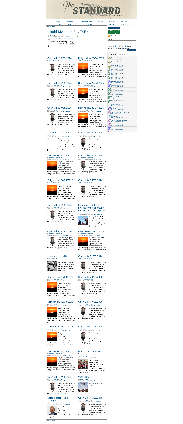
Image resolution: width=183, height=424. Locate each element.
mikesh (119, 69)
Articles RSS (113, 36)
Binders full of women (122, 128)
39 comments (67, 209)
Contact (123, 24)
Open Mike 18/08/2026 (90, 326)
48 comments (66, 87)
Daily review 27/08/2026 (91, 82)
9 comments (66, 330)
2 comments (97, 87)
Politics (112, 22)
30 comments (67, 235)
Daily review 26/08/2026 (91, 107)
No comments (67, 62)
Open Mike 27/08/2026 (59, 107)
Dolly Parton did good (58, 132)
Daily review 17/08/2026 (60, 351)
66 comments (97, 159)
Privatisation (70, 38)
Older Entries (51, 26)
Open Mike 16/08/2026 (90, 397)
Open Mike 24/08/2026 (90, 180)
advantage (53, 35)
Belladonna (114, 58)
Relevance (118, 48)
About (69, 24)
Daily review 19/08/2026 (60, 301)
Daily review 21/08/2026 (91, 231)
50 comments (98, 358)
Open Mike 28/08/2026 (59, 82)
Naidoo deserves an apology (57, 399)
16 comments (66, 260)
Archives (90, 24)
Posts (117, 46)
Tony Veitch (123, 124)
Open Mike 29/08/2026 (59, 58)
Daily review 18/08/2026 (60, 326)
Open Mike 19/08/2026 (90, 301)
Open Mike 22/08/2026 (59, 231)
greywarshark (114, 104)
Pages (122, 46)
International (87, 22)
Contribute (111, 24)
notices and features (55, 60)
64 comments (97, 136)
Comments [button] (112, 54)
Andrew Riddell (115, 132)
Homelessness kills (57, 256)
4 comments (97, 62)
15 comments (97, 111)
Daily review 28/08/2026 (91, 58)
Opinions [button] (122, 54)
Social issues (125, 22)
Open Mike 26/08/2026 (90, 132)
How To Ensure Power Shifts (90, 353)
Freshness (126, 48)
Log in (110, 28)
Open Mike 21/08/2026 (90, 256)
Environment (71, 22)
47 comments (66, 111)
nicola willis (63, 38)
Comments (129, 46)
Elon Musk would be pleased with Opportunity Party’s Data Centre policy (91, 207)
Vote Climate (85, 376)
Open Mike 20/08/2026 (90, 276)
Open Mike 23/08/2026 (59, 204)
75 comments (97, 184)
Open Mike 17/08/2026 (59, 376)
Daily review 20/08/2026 (60, 276)
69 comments (98, 214)
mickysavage (84, 213)
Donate (110, 31)
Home (59, 24)
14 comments (67, 184)
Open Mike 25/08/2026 (90, 155)
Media (100, 22)
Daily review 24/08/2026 (60, 180)
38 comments (97, 401)
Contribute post (113, 33)
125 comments (67, 381)
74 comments (97, 330)
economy (56, 38)
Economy (56, 22)
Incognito (113, 69)
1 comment (67, 37)
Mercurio (120, 96)
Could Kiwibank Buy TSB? (68, 31)
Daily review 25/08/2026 (60, 155)
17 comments (67, 136)
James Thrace (114, 108)
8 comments (66, 355)
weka (120, 65)
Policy (79, 24)
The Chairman (115, 112)
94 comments (97, 305)
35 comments (97, 281)
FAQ (100, 24)
